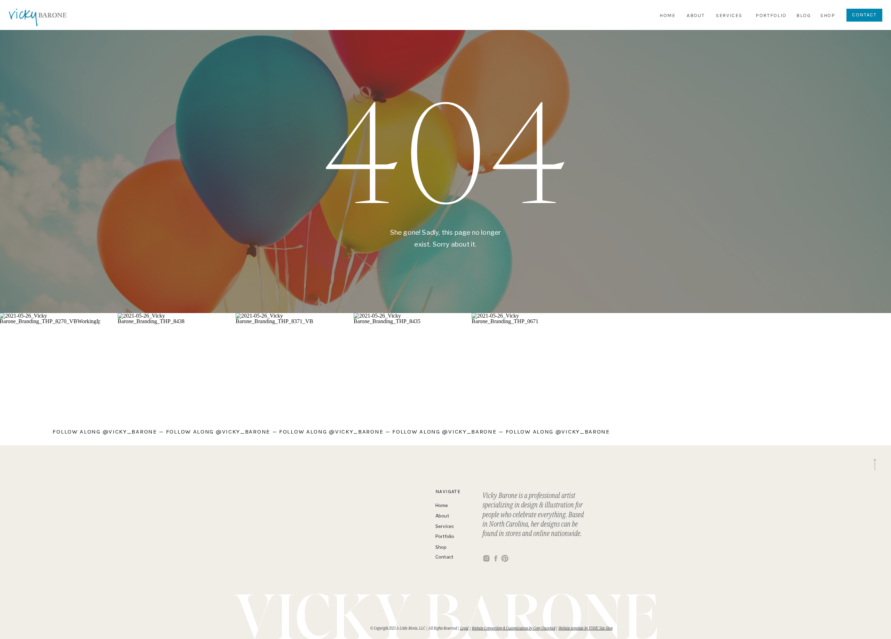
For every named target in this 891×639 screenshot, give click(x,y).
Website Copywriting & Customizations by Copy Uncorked (513, 628)
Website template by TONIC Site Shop (585, 628)
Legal (464, 628)
